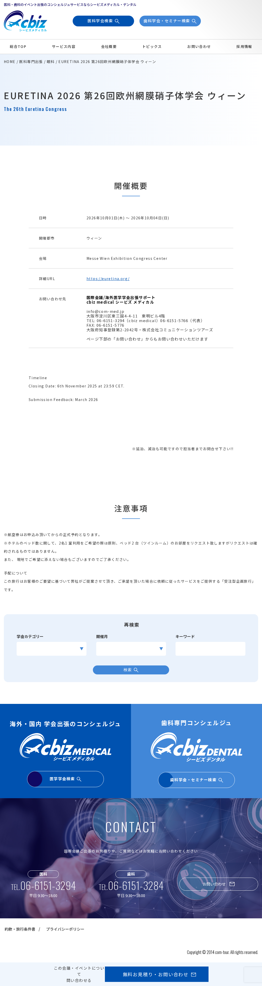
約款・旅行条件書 (20, 929)
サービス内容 (63, 46)
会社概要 (109, 46)
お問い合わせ (199, 46)
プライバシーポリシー (65, 929)
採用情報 (244, 46)
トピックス (152, 46)
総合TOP (18, 46)
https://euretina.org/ (107, 278)
